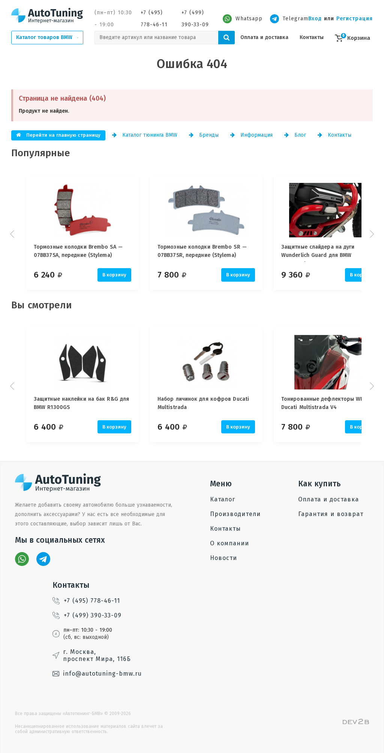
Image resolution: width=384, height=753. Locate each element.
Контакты (312, 37)
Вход (315, 18)
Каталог (222, 499)
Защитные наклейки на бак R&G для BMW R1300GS (81, 403)
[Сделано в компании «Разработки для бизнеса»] (356, 722)
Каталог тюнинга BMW (148, 135)
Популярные (40, 153)
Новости (223, 557)
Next (370, 233)
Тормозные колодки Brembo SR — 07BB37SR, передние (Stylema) (202, 251)
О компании (229, 543)
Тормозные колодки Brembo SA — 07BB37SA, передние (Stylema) (78, 251)
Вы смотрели (41, 305)
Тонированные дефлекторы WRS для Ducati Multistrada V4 (329, 403)
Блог (299, 135)
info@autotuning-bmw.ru (102, 673)
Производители (235, 514)
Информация (255, 135)
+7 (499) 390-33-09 (195, 18)
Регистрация (354, 18)
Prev (13, 233)
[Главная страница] (47, 15)
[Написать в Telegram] (43, 559)
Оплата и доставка (264, 37)
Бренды (208, 135)
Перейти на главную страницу (62, 135)
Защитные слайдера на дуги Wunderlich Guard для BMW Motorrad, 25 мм (318, 253)
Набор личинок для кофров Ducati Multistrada (203, 403)
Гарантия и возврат (330, 514)
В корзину (114, 275)
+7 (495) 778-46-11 (154, 18)
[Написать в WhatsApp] (22, 559)
